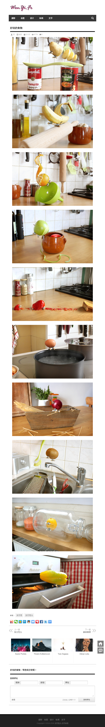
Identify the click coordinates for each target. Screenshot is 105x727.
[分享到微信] (16, 621)
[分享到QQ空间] (20, 621)
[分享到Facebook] (41, 621)
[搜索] (92, 18)
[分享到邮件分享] (33, 621)
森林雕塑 (87, 632)
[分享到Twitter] (45, 621)
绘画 (41, 18)
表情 (13, 700)
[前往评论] (100, 650)
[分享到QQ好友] (28, 621)
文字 (50, 18)
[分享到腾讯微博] (24, 621)
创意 (23, 18)
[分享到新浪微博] (12, 621)
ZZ (14, 34)
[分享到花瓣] (37, 621)
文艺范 (19, 615)
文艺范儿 (29, 615)
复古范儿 (18, 632)
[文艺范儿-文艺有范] (22, 4)
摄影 (13, 18)
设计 (32, 18)
